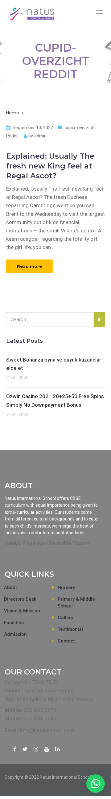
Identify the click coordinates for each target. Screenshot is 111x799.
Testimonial (70, 629)
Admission (15, 634)
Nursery (66, 587)
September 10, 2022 (33, 127)
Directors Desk (20, 599)
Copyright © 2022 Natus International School (48, 777)
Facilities (14, 622)
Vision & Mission (22, 611)
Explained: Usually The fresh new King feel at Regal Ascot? (50, 166)
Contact (66, 641)
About (10, 587)
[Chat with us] (95, 783)
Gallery (65, 617)
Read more (29, 266)
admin (40, 136)
